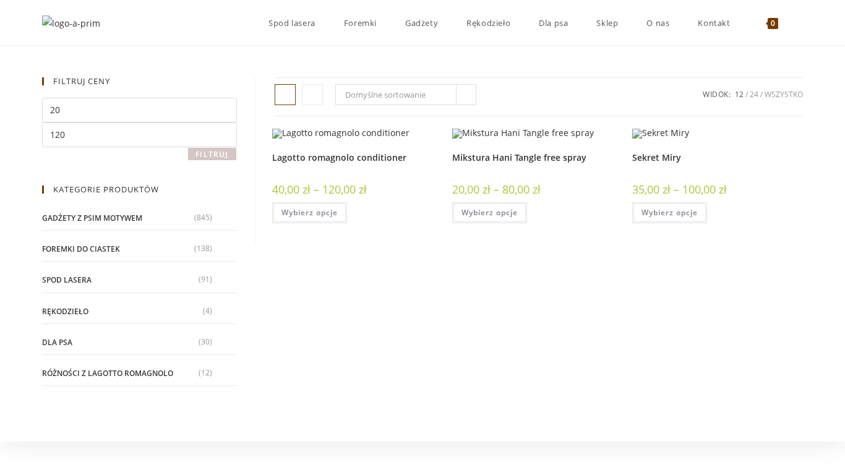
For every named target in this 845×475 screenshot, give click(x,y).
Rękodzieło (65, 311)
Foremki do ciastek (81, 249)
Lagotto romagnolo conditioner (339, 157)
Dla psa (57, 342)
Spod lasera (67, 280)
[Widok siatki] (285, 94)
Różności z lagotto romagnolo (107, 373)
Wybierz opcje (309, 212)
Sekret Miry (656, 157)
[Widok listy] (312, 94)
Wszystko (784, 94)
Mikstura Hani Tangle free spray (519, 157)
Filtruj (211, 154)
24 (754, 94)
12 (739, 94)
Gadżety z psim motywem (92, 218)
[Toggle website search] (799, 23)
